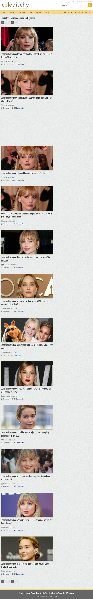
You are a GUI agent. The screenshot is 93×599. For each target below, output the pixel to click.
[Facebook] (76, 12)
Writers (79, 1)
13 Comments (19, 399)
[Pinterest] (86, 12)
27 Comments (19, 486)
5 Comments (18, 268)
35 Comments (19, 108)
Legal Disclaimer (68, 593)
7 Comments (18, 355)
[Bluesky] (65, 12)
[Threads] (79, 12)
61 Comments (19, 224)
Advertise (88, 1)
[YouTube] (83, 12)
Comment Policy (29, 593)
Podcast (39, 12)
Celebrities (12, 12)
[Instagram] (72, 12)
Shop (30, 12)
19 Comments (19, 574)
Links (47, 12)
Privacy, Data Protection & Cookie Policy (49, 593)
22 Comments (19, 64)
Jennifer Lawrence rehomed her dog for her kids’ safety (23, 173)
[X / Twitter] (69, 12)
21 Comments (19, 180)
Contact (71, 1)
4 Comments (18, 530)
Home (21, 593)
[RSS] (90, 12)
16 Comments (19, 443)
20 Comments (19, 311)
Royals (22, 12)
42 (16, 23)
